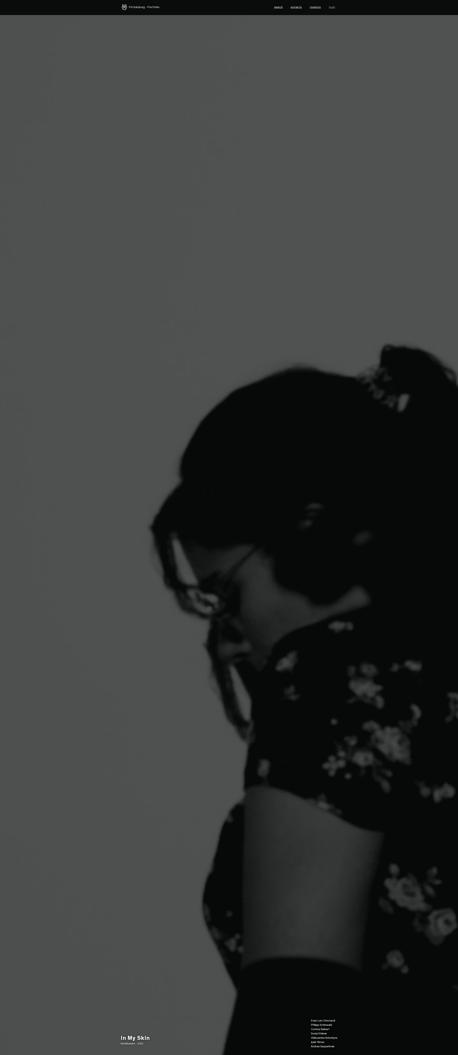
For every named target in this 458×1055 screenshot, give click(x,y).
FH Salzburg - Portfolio (144, 7)
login (332, 7)
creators (315, 7)
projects (296, 7)
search (278, 7)
